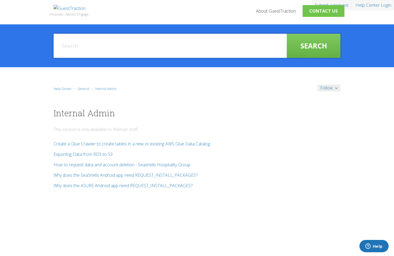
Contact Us (323, 11)
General (83, 88)
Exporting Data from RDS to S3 (83, 154)
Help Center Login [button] (373, 5)
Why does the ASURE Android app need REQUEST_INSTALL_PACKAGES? (123, 186)
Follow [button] (326, 88)
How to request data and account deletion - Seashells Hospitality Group (122, 165)
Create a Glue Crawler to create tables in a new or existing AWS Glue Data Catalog (132, 144)
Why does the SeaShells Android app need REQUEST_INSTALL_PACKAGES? (126, 175)
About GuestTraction (276, 11)
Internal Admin (106, 88)
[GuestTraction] (70, 8)
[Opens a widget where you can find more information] (374, 246)
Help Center (63, 88)
